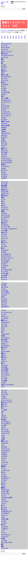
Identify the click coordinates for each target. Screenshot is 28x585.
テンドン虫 (4, 378)
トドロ (3, 435)
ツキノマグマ (4, 287)
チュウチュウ (4, 224)
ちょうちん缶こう (6, 254)
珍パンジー (4, 277)
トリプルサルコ (5, 513)
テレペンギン (4, 341)
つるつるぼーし (5, 306)
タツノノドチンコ (6, 115)
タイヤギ (3, 65)
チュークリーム (5, 215)
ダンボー (3, 172)
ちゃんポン (4, 213)
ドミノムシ (4, 464)
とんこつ (3, 532)
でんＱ (3, 349)
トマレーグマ (4, 462)
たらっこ (3, 146)
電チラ (3, 363)
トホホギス (4, 454)
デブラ (3, 328)
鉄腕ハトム (4, 320)
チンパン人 (4, 279)
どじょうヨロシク (6, 423)
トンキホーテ (4, 526)
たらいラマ (4, 145)
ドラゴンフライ (5, 489)
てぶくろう (4, 324)
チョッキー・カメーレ (7, 258)
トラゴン (3, 485)
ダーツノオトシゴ (6, 43)
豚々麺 (3, 538)
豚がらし (3, 524)
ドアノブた (4, 392)
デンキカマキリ (5, 345)
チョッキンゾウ (5, 259)
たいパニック (4, 57)
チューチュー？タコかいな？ (9, 228)
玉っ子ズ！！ (4, 137)
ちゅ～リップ (4, 238)
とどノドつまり (5, 431)
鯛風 (2, 59)
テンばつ (3, 382)
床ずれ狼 (3, 419)
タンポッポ (4, 176)
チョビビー (4, 263)
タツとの (3, 109)
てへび (3, 330)
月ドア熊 (3, 285)
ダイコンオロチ (5, 47)
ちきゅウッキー (5, 193)
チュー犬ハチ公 (5, 217)
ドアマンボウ (4, 394)
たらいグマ (4, 143)
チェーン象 (4, 183)
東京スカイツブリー (6, 402)
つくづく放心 (4, 291)
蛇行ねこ (3, 82)
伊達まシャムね (5, 121)
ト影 (2, 411)
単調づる (3, 164)
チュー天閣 (4, 230)
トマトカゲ (4, 456)
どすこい (3, 427)
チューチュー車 (5, 226)
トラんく (3, 503)
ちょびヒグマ (4, 265)
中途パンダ (4, 232)
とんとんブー (4, 536)
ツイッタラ (4, 283)
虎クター (3, 484)
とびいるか (4, 447)
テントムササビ (5, 374)
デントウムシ (4, 372)
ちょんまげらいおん (6, 269)
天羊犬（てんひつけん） (8, 384)
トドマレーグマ (5, 433)
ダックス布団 (4, 98)
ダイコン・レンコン (6, 51)
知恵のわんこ (4, 189)
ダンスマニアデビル (6, 162)
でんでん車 (4, 367)
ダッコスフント (5, 107)
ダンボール (4, 174)
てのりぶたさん (5, 322)
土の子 (3, 296)
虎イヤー (3, 472)
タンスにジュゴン (6, 158)
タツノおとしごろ (6, 113)
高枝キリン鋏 (4, 74)
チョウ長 (3, 252)
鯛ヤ (2, 63)
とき (2, 413)
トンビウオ (4, 540)
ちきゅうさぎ (4, 191)
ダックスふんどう (6, 100)
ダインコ (3, 69)
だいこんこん (4, 49)
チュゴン (3, 240)
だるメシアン (4, 150)
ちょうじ (3, 244)
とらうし (3, 468)
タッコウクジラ (5, 106)
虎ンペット (4, 507)
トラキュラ (4, 480)
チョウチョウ (4, 250)
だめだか (3, 141)
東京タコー (4, 404)
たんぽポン (4, 178)
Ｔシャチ (3, 310)
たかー (3, 72)
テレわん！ (4, 343)
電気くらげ (4, 347)
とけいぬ (3, 415)
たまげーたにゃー (6, 133)
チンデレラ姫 (4, 273)
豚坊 (2, 544)
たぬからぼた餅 (5, 125)
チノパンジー (4, 207)
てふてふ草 (4, 326)
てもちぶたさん (5, 334)
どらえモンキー (5, 478)
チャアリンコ (4, 209)
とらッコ (3, 495)
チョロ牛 (3, 267)
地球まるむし (4, 195)
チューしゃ (4, 219)
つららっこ (4, 304)
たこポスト (4, 88)
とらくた (3, 482)
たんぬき (3, 168)
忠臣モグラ (4, 222)
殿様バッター (4, 441)
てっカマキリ (4, 318)
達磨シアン (4, 148)
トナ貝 (3, 437)
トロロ (3, 517)
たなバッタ (4, 123)
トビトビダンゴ (5, 450)
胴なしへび (4, 406)
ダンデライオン (5, 166)
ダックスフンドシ (6, 102)
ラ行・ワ (25, 37)
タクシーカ (4, 78)
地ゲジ (3, 201)
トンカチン (4, 523)
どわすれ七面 (4, 519)
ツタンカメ (4, 295)
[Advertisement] (13, 15)
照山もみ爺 (4, 339)
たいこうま (4, 45)
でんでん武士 (4, 371)
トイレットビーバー (6, 400)
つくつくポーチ (5, 293)
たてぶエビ (4, 119)
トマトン (3, 460)
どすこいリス (4, 429)
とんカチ (3, 521)
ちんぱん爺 (4, 275)
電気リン (3, 353)
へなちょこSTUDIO (7, 30)
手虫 (2, 332)
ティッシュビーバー (6, 312)
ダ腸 (2, 96)
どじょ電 (3, 425)
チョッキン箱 (4, 261)
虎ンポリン (4, 509)
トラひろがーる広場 (6, 497)
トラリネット (4, 501)
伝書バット (4, 357)
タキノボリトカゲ (6, 76)
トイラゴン (4, 398)
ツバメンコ (4, 298)
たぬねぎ (3, 131)
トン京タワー (4, 528)
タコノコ (3, 86)
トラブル (3, 499)
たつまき (3, 117)
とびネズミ (4, 452)
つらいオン (4, 302)
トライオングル (5, 470)
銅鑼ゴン (3, 487)
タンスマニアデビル (6, 160)
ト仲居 (3, 439)
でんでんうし (4, 365)
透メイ (3, 408)
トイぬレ (3, 396)
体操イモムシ (4, 53)
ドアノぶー (4, 390)
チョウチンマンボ (6, 256)
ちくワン (3, 199)
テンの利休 (4, 380)
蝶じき (3, 248)
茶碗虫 (3, 211)
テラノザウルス (5, 337)
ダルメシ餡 (4, 152)
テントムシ (4, 376)
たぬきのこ (4, 127)
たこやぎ (3, 90)
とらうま (3, 474)
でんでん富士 (4, 369)
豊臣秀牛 (3, 466)
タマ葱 (3, 139)
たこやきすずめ (5, 92)
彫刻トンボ (4, 242)
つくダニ (3, 289)
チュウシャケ (4, 220)
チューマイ (4, 234)
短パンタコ (4, 170)
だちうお (3, 94)
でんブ (3, 386)
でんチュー (4, 361)
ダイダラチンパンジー (7, 55)
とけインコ (4, 417)
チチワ (3, 203)
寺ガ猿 (3, 335)
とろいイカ (4, 515)
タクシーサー (4, 80)
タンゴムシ (4, 156)
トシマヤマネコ (5, 421)
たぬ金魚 (3, 129)
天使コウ (3, 355)
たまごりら (4, 135)
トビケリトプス (5, 448)
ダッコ (3, 104)
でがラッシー (4, 316)
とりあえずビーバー (6, 511)
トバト (3, 445)
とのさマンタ (4, 443)
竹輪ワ (3, 197)
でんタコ (3, 359)
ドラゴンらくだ (5, 493)
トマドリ (3, 458)
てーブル (3, 314)
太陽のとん (4, 70)
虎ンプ (3, 505)
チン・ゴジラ (4, 271)
